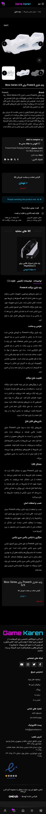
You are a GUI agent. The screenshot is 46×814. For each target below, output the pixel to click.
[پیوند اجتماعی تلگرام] (5, 159)
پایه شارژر (18, 12)
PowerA (5, 92)
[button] (40, 43)
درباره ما (37, 694)
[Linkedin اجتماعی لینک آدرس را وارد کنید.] (8, 159)
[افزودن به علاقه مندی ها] (27, 257)
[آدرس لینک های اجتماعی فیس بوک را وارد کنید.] (17, 159)
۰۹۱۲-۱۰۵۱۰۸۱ (37, 713)
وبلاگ (38, 689)
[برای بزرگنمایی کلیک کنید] (39, 60)
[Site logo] (23, 3)
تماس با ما (36, 700)
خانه (39, 12)
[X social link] (14, 159)
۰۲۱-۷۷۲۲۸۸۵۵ (36, 717)
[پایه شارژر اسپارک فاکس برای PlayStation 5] (29, 249)
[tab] (37, 281)
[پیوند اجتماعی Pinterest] (11, 159)
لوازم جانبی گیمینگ (29, 12)
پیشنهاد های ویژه (34, 679)
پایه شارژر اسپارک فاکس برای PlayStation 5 (29, 264)
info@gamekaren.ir (33, 729)
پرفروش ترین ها (34, 684)
